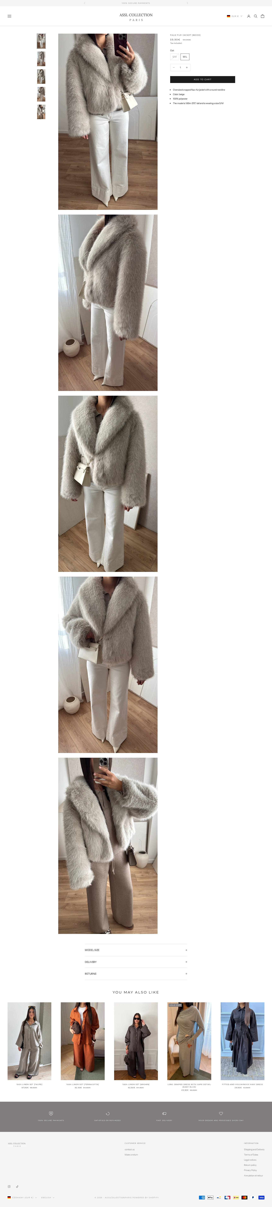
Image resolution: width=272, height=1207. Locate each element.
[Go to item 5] (41, 111)
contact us (129, 1149)
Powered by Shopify (146, 1197)
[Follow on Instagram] (9, 1186)
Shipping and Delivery (254, 1149)
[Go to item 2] (41, 58)
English (46, 1197)
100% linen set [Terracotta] (82, 1084)
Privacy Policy (250, 1170)
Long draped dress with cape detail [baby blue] (189, 1086)
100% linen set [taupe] (29, 1084)
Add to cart (203, 79)
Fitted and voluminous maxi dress (242, 1084)
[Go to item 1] (41, 41)
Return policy (250, 1165)
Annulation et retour (253, 1175)
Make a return (131, 1154)
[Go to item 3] (41, 76)
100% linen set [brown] (136, 1084)
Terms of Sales (251, 1154)
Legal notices (250, 1159)
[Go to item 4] (41, 94)
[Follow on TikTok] (17, 1186)
